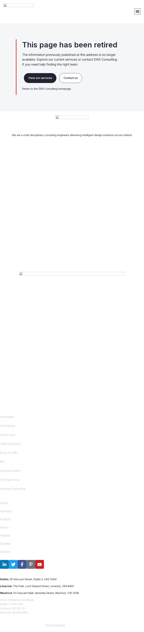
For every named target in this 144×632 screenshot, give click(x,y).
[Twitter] (13, 564)
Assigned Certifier (10, 470)
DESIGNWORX (55, 625)
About (4, 527)
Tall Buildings (7, 425)
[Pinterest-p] (30, 564)
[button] (137, 11)
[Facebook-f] (22, 564)
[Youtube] (39, 564)
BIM (2, 461)
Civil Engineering (9, 479)
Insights (5, 535)
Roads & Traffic (9, 452)
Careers (5, 543)
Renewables (7, 416)
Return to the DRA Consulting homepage (46, 88)
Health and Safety (10, 443)
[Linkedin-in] (4, 564)
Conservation (7, 434)
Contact (5, 551)
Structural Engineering (12, 488)
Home (4, 503)
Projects (5, 519)
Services (5, 511)
